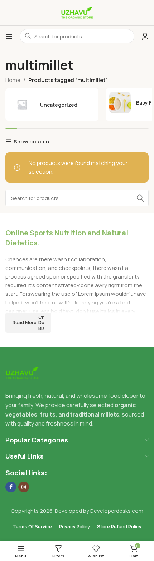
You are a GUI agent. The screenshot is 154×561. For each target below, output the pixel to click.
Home (12, 80)
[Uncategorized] (52, 105)
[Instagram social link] (23, 487)
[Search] (140, 198)
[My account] (145, 36)
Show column (31, 141)
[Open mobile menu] (9, 36)
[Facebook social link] (10, 487)
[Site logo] (77, 12)
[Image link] (22, 372)
